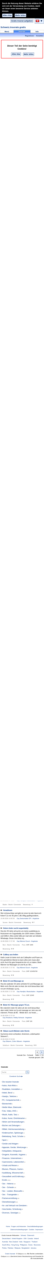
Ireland (36, 1238)
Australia (5, 1242)
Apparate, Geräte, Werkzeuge (14, 1147)
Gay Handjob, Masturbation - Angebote (30, 991)
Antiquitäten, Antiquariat (11, 1151)
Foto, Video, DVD (9, 1111)
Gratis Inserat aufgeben (22, 21)
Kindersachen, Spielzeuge (12, 1133)
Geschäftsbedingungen (35, 1226)
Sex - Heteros (7, 1184)
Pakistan (10, 1248)
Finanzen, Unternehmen (11, 1158)
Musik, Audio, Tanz (9, 1115)
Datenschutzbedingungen (19, 1229)
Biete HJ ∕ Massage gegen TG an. (16, 1005)
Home (8, 1226)
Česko (30, 1245)
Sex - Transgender (9, 1195)
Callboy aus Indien (10, 955)
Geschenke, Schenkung (11, 1209)
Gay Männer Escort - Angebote (27, 941)
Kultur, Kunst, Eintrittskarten (13, 1118)
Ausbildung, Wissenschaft (12, 1173)
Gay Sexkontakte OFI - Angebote (28, 918)
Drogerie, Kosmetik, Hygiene (13, 1155)
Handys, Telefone (9, 1096)
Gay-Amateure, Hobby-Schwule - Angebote (17, 1017)
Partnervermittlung (9, 1198)
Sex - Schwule (8, 1187)
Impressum (39, 1229)
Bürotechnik (7, 1104)
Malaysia (18, 1248)
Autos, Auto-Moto (9, 1085)
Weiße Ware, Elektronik (11, 1107)
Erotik (4, 1180)
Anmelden (39, 36)
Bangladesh (26, 1248)
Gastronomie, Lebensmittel (13, 1162)
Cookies (31, 1229)
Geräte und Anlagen (10, 1144)
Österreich (30, 1235)
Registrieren (29, 36)
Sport (4, 1140)
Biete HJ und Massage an (13, 981)
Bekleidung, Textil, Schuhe (12, 1136)
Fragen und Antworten (18, 1226)
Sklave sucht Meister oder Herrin (16, 1031)
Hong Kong (15, 1245)
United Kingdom (17, 1238)
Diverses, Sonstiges (10, 1213)
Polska (4, 1248)
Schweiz (23, 1235)
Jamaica (33, 1248)
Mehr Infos (20, 15)
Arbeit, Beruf (7, 1093)
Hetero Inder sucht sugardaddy (15, 928)
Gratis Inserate (10, 1254)
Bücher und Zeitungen (11, 1125)
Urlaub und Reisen (9, 1165)
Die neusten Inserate (10, 1082)
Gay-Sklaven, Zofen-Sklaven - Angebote (16, 1041)
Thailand (34, 1242)
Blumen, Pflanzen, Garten (12, 1169)
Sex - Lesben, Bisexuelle (12, 1191)
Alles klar (7, 15)
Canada (30, 1238)
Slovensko (37, 1245)
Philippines (23, 1245)
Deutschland (6, 1238)
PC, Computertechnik (10, 1100)
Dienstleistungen (8, 1202)
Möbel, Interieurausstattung (13, 1129)
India (20, 1242)
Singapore (26, 1242)
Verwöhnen (7, 910)
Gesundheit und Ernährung (12, 1176)
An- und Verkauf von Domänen (14, 1206)
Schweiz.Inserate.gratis (13, 27)
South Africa (6, 1245)
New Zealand (13, 1242)
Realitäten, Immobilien (11, 1089)
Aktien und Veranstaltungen (13, 1122)
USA (24, 1238)
